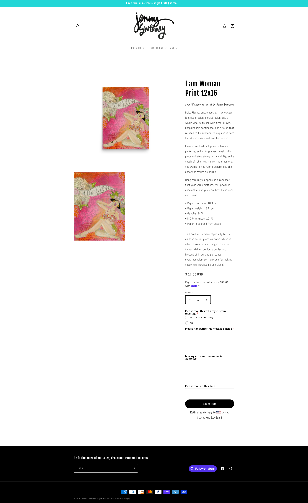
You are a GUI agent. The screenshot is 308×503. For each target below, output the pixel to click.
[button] (78, 26)
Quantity (189, 292)
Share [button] (192, 72)
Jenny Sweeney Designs (92, 498)
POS (104, 498)
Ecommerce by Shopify (120, 498)
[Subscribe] (134, 468)
